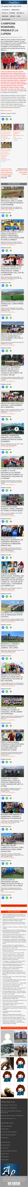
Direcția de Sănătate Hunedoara (9, 1151)
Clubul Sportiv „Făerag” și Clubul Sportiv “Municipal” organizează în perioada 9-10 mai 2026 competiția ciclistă (12, 855)
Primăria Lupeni (5, 1148)
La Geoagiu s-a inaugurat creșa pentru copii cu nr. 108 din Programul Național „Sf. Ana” (14, 961)
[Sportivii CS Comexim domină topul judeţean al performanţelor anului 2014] (18, 127)
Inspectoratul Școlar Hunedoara (9, 1131)
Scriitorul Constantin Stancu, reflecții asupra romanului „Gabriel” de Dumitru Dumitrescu (13, 955)
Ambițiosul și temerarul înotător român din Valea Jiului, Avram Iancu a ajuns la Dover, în (12, 242)
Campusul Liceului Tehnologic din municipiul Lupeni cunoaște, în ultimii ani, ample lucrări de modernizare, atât (12, 309)
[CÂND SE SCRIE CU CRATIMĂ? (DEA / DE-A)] (20, 1063)
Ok (9, 1183)
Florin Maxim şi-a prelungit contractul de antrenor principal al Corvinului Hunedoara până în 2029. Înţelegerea (11, 549)
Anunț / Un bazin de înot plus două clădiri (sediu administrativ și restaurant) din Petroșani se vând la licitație (14, 1008)
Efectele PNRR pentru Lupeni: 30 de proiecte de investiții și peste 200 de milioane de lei (14, 988)
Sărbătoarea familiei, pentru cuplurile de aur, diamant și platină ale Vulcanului (13, 958)
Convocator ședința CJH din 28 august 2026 (13, 952)
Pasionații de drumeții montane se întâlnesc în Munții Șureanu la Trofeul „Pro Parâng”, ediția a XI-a (14, 924)
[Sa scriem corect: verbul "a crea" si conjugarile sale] (7, 1077)
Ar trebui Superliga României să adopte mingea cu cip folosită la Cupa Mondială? (14, 980)
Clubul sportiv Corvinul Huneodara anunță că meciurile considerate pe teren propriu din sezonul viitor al (12, 753)
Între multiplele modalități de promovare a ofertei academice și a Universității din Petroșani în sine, (11, 790)
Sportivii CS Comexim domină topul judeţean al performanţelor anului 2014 (18, 134)
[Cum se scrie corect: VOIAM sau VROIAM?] (20, 1090)
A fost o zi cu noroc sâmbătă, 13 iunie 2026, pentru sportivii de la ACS (11, 513)
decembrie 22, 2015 (16, 37)
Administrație (15, 9)
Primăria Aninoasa (5, 1145)
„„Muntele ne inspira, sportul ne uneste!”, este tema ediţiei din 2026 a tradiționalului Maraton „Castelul (12, 378)
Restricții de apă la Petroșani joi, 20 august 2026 (14, 983)
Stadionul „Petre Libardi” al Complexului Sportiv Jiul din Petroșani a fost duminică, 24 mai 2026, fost (12, 717)
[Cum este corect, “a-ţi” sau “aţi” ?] (7, 1036)
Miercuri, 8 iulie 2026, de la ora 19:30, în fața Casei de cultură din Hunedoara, (12, 444)
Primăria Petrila (4, 1137)
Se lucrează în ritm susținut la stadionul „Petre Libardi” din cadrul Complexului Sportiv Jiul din (12, 619)
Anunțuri (12, 16)
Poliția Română (4, 1129)
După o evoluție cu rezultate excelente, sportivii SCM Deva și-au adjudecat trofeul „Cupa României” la (12, 411)
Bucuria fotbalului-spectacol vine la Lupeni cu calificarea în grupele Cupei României (13, 965)
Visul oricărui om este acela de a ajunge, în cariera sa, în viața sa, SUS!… (11, 588)
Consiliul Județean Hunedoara (8, 1134)
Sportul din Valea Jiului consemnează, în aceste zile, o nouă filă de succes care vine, (11, 277)
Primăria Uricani (5, 1153)
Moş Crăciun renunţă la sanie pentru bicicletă (21, 172)
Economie (12, 13)
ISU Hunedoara (5, 1156)
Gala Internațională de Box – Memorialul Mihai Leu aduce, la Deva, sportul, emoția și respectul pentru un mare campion (14, 992)
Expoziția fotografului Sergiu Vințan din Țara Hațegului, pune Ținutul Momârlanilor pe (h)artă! (14, 1018)
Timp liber (19, 13)
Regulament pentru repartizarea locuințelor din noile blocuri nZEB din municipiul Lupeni (13, 920)
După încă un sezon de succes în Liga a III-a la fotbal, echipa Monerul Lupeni (12, 651)
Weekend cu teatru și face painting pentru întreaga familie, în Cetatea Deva (12, 968)
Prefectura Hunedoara (6, 1126)
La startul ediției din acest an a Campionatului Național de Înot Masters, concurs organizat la (12, 684)
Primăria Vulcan (5, 1159)
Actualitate (5, 9)
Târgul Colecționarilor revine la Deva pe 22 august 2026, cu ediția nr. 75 (13, 1004)
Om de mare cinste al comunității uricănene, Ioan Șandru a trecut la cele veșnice (14, 1001)
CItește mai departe (7, 209)
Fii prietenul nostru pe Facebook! (14, 905)
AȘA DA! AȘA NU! (6, 19)
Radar (18, 16)
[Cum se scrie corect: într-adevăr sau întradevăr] (20, 1077)
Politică (4, 13)
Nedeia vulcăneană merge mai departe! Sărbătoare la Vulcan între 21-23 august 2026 (13, 1015)
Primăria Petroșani (5, 1142)
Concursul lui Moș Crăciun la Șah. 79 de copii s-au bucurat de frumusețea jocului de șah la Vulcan (7, 172)
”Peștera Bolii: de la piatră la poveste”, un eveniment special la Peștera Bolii (12, 985)
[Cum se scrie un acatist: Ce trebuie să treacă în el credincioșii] (7, 1090)
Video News (5, 16)
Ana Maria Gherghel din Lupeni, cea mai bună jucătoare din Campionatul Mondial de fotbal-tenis (6, 134)
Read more (16, 1183)
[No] (26, 1181)
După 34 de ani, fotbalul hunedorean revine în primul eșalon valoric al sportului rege (12, 821)
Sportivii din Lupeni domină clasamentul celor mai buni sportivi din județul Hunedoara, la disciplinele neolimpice (6, 153)
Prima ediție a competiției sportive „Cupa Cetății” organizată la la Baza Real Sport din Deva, (11, 889)
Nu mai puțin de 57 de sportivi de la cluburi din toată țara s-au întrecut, (12, 343)
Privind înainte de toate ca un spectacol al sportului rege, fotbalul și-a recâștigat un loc (11, 208)
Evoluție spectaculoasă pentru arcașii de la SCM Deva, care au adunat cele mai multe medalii (11, 482)
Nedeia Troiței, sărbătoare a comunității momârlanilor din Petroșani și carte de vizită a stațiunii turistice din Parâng (13, 1022)
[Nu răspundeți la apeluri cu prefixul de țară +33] (7, 1063)
